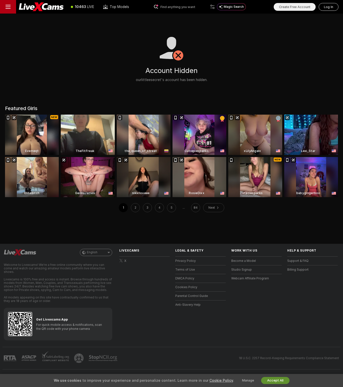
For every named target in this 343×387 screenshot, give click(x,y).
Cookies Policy (186, 287)
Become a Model (243, 261)
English (92, 252)
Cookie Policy (221, 380)
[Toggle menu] (8, 7)
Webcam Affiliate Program (250, 278)
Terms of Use (185, 269)
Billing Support (298, 269)
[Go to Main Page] (41, 7)
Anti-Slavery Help (188, 304)
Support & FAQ (298, 261)
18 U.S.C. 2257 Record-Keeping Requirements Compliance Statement (289, 358)
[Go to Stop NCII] (103, 358)
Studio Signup (241, 269)
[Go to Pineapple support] (79, 358)
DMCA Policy (184, 278)
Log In (328, 7)
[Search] (212, 6)
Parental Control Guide (191, 296)
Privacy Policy (185, 261)
